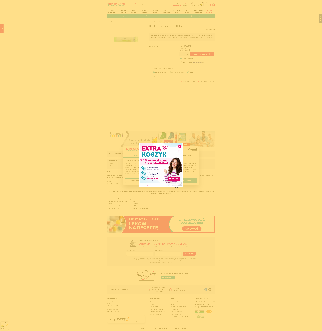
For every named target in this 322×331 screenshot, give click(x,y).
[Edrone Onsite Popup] (161, 165)
